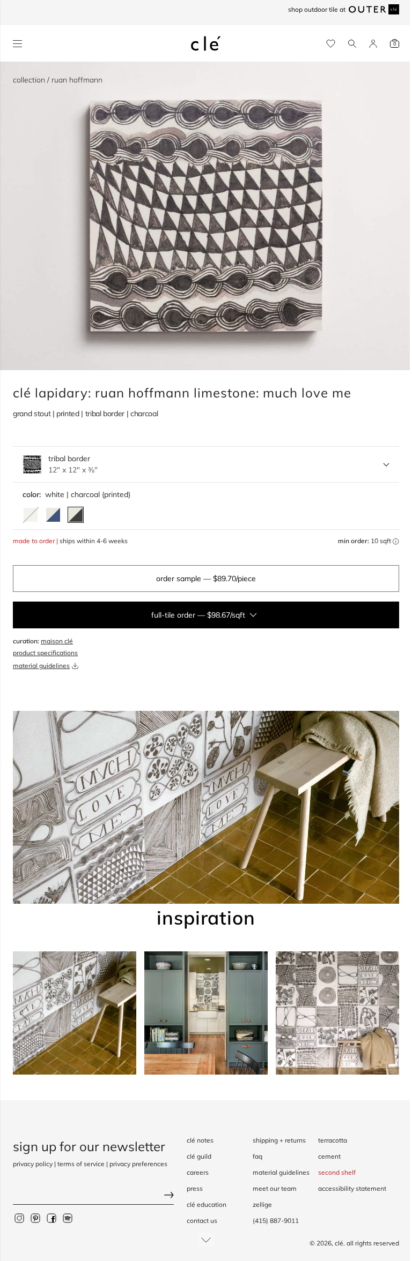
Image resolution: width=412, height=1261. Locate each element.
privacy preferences (138, 1164)
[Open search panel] (352, 43)
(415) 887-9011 (276, 1221)
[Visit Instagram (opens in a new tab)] (19, 1218)
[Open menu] (17, 43)
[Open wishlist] (331, 43)
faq (257, 1156)
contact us (202, 1221)
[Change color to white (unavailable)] (31, 515)
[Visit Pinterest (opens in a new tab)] (35, 1218)
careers (198, 1172)
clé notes (200, 1140)
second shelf (337, 1172)
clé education (206, 1204)
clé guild (199, 1156)
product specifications (45, 653)
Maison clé (57, 641)
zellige (262, 1204)
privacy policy (33, 1164)
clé (339, 1243)
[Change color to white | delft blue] (53, 515)
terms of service (81, 1164)
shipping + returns (279, 1140)
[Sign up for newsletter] (93, 1196)
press (195, 1188)
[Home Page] (206, 43)
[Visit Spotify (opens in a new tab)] (67, 1218)
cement (329, 1156)
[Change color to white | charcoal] (76, 515)
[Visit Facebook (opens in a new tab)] (51, 1218)
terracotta (332, 1140)
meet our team (275, 1188)
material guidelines (41, 666)
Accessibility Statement (352, 1188)
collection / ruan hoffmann (57, 80)
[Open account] (373, 43)
